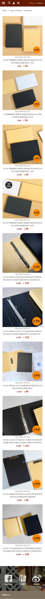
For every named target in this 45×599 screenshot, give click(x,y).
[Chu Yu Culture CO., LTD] (36, 3)
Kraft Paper (28, 11)
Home (4, 11)
